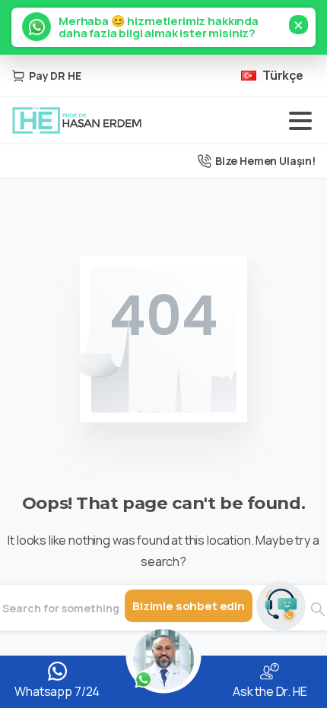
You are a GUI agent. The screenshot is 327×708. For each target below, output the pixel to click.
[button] (163, 27)
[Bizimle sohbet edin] (281, 606)
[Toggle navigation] (300, 121)
